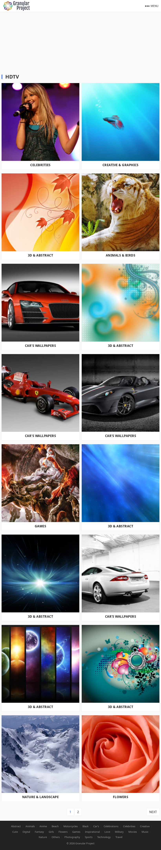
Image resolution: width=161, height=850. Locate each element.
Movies (132, 832)
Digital (26, 832)
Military (119, 832)
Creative (145, 826)
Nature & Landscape (40, 797)
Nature (43, 837)
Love (107, 832)
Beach (55, 826)
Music (145, 832)
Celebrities (40, 165)
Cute (15, 832)
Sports (88, 837)
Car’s (96, 826)
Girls (51, 832)
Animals (30, 826)
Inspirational (92, 832)
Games (40, 526)
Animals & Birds (120, 255)
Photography (72, 837)
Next (153, 812)
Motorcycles (70, 826)
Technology (104, 837)
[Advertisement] (80, 41)
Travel (118, 837)
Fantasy (39, 832)
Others (56, 837)
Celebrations (111, 826)
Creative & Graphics (120, 165)
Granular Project (84, 843)
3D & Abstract (40, 255)
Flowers (120, 797)
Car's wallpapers (40, 345)
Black (85, 826)
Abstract (16, 826)
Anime (43, 826)
